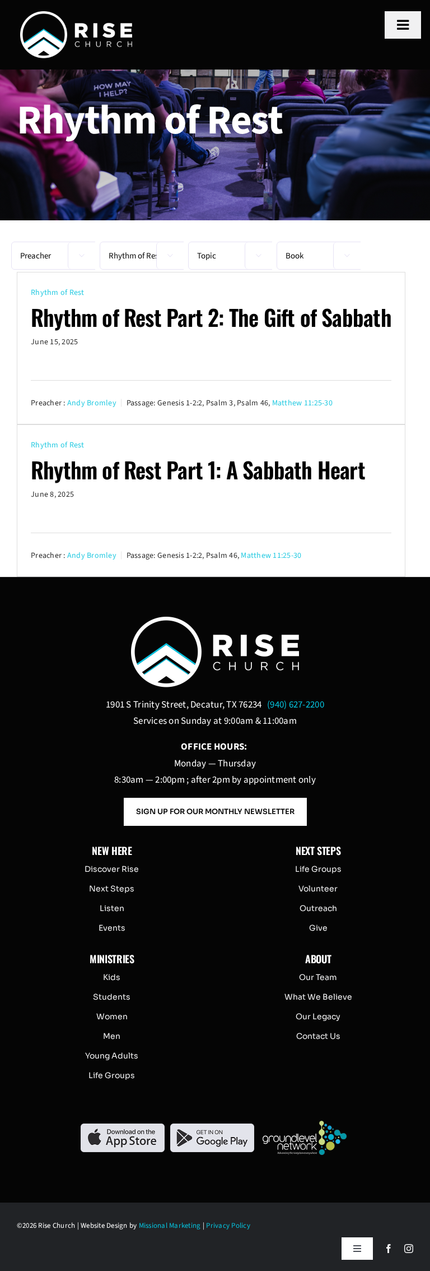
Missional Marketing (170, 1226)
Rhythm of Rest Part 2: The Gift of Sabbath (211, 317)
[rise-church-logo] (76, 15)
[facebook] (388, 1248)
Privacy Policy (228, 1226)
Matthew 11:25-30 (302, 402)
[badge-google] (212, 1128)
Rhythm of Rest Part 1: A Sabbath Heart (198, 469)
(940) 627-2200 (295, 704)
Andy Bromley (91, 402)
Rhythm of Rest (58, 292)
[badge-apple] (123, 1128)
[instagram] (408, 1248)
